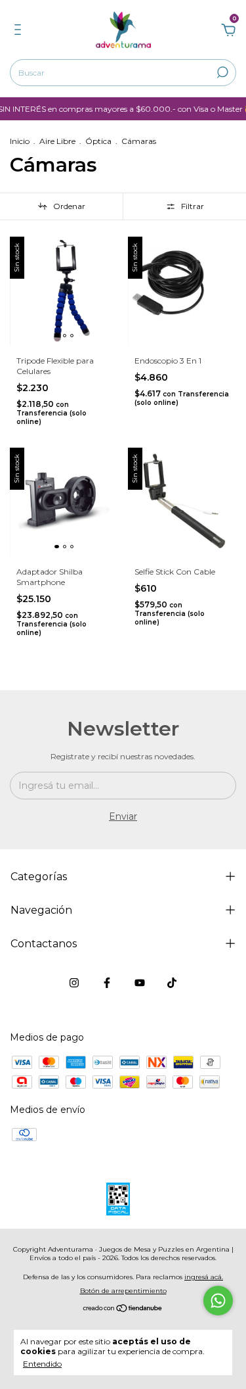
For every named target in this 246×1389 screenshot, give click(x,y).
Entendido (42, 1364)
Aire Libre (57, 141)
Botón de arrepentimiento (123, 1290)
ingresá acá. (203, 1277)
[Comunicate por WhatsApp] (218, 1300)
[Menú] (20, 31)
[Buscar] (221, 72)
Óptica (98, 141)
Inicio (20, 141)
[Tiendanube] (123, 1309)
